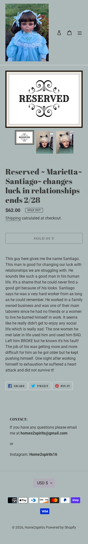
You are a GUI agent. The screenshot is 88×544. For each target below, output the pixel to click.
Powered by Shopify (61, 527)
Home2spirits (35, 527)
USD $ (42, 483)
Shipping (13, 218)
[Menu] (80, 32)
